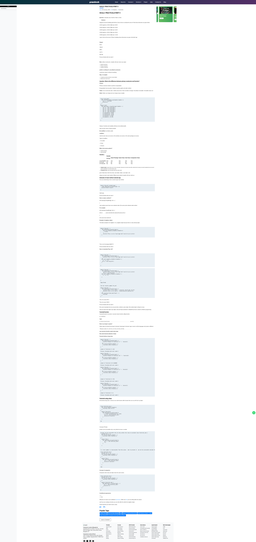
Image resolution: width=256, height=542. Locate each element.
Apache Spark (108, 526)
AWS (107, 528)
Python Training (120, 531)
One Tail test (142, 535)
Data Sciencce (120, 526)
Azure (107, 529)
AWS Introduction (132, 526)
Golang (107, 538)
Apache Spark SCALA (156, 535)
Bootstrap (165, 536)
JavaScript (165, 529)
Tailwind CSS (165, 538)
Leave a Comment (105, 519)
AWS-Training (120, 536)
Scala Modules (3, 8)
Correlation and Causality (145, 528)
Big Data (119, 532)
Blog (165, 2)
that (126, 499)
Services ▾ (138, 2)
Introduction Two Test (144, 532)
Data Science (108, 532)
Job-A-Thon (142, 526)
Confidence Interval (144, 536)
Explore (161, 18)
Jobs (151, 2)
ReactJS (164, 532)
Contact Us (158, 2)
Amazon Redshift (132, 536)
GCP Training (119, 529)
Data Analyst (119, 528)
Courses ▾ (130, 2)
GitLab (107, 536)
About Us (123, 2)
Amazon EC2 (131, 531)
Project (145, 2)
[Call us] (254, 412)
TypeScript (165, 531)
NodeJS (164, 535)
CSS (164, 528)
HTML (164, 526)
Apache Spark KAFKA (156, 532)
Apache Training (120, 538)
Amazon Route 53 (132, 538)
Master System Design (144, 531)
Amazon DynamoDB (133, 529)
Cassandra (108, 531)
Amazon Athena (132, 528)
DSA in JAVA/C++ (143, 529)
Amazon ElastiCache (133, 532)
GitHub (107, 535)
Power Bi (119, 535)
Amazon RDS (131, 535)
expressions (118, 499)
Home (116, 2)
